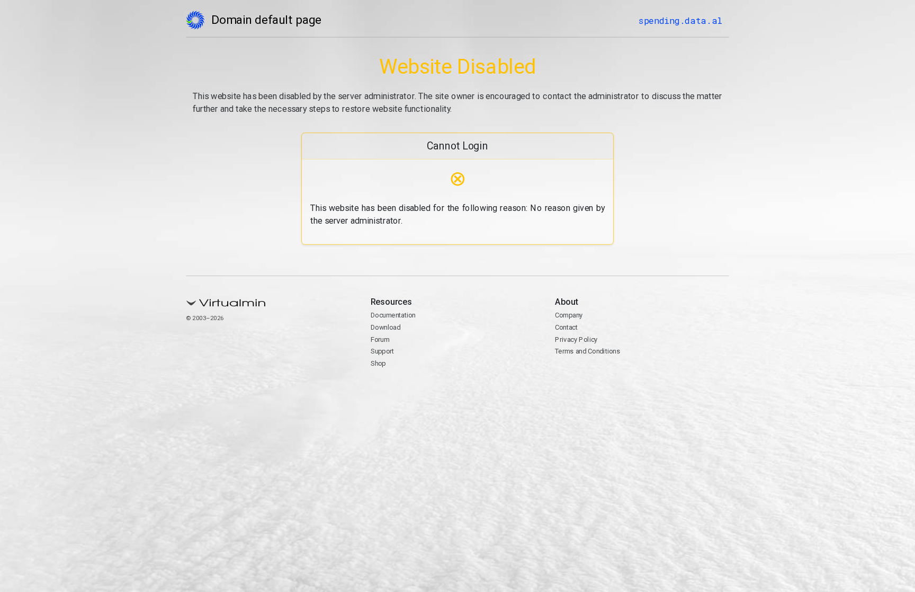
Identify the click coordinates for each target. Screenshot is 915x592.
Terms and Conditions (587, 351)
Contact (566, 327)
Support (382, 351)
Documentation (393, 315)
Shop (378, 363)
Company (569, 315)
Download (386, 327)
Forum (380, 339)
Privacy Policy (576, 339)
